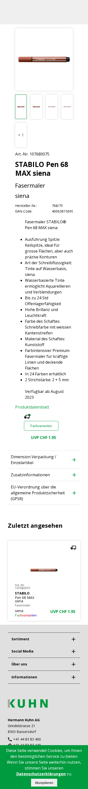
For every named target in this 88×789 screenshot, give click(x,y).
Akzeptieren (44, 783)
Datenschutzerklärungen (41, 774)
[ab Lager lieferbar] (27, 417)
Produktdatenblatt (32, 407)
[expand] (73, 639)
